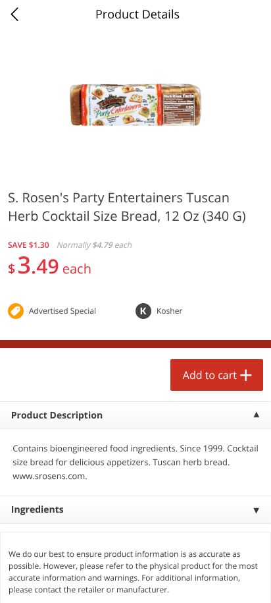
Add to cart (210, 375)
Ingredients (37, 509)
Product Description (57, 415)
